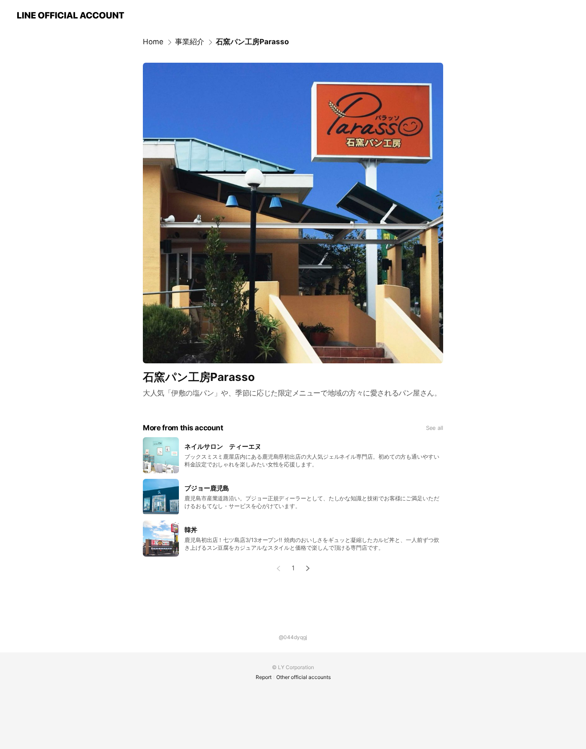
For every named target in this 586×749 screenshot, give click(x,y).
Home (153, 41)
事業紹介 (189, 41)
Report (264, 677)
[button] (308, 568)
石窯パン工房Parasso (252, 41)
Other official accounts (303, 677)
